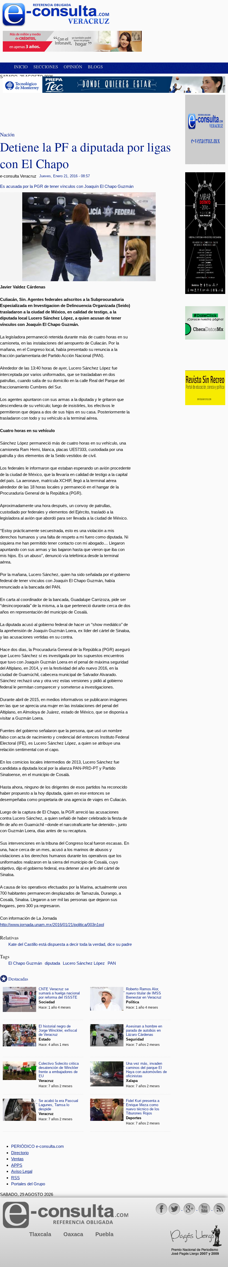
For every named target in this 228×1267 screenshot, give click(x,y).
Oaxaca (73, 1234)
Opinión (73, 66)
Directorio (20, 1152)
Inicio (21, 66)
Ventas (17, 1158)
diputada (52, 963)
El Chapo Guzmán (25, 963)
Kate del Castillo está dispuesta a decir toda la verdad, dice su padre (70, 944)
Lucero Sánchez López (84, 963)
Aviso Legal (21, 1171)
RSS (15, 1177)
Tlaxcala (40, 1234)
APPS (16, 1165)
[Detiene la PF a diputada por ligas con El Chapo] (89, 279)
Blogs (95, 66)
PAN (112, 963)
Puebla (104, 1234)
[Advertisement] (47, 109)
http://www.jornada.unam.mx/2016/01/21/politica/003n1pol (52, 924)
